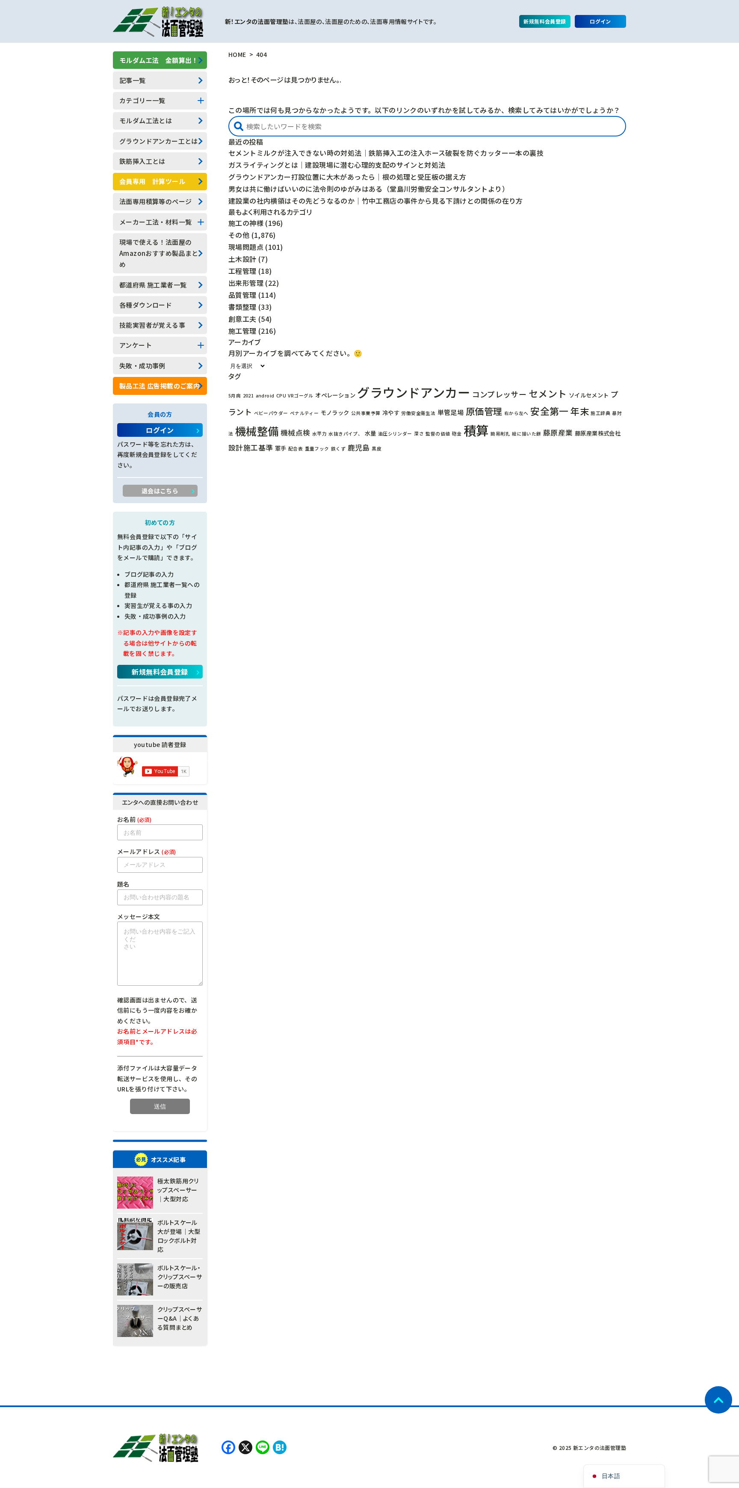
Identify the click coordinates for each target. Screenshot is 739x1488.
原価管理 (484, 411)
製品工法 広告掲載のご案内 (159, 385)
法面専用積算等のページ (155, 201)
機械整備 (257, 431)
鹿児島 (359, 447)
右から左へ (516, 413)
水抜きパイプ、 (345, 433)
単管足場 (450, 412)
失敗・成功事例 (142, 365)
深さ (419, 433)
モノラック (335, 412)
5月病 (234, 395)
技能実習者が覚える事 (152, 324)
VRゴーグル (300, 395)
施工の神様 (245, 223)
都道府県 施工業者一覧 (152, 284)
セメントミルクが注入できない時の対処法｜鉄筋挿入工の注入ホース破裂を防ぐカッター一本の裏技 (386, 153)
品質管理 (242, 295)
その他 (238, 235)
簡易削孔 (500, 433)
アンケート (135, 345)
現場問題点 (245, 247)
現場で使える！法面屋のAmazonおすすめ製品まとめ (158, 253)
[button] (238, 126)
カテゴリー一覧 (142, 100)
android (265, 395)
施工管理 (242, 331)
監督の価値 (438, 433)
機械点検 (295, 432)
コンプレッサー (499, 394)
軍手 (281, 448)
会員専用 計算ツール (152, 181)
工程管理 (242, 271)
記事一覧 (132, 80)
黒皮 (376, 448)
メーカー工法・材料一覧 (155, 221)
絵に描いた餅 (526, 433)
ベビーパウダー (271, 413)
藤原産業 (558, 432)
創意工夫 (242, 319)
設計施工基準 (250, 447)
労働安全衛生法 (418, 413)
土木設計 (242, 259)
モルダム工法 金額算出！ (158, 60)
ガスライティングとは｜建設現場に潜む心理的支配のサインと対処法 (336, 165)
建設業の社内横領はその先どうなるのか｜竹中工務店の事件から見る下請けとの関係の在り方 (375, 201)
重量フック (317, 448)
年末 (580, 411)
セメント (548, 393)
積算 (476, 430)
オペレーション (335, 395)
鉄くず (338, 448)
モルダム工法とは (145, 120)
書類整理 (242, 307)
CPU (281, 395)
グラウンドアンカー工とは (158, 140)
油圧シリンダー (395, 433)
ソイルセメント (589, 395)
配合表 (295, 448)
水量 (370, 433)
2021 (248, 395)
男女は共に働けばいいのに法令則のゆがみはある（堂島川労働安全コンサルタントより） (368, 189)
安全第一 (549, 411)
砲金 (457, 433)
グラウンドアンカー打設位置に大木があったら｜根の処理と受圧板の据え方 (347, 177)
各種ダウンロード (145, 304)
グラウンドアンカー (413, 392)
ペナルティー (304, 413)
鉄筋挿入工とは (142, 161)
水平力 (319, 433)
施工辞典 (600, 413)
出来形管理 (245, 283)
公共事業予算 (365, 413)
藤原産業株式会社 (598, 433)
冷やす (390, 412)
